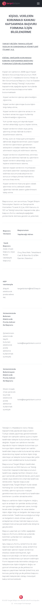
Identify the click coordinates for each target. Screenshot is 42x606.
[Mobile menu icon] (38, 3)
